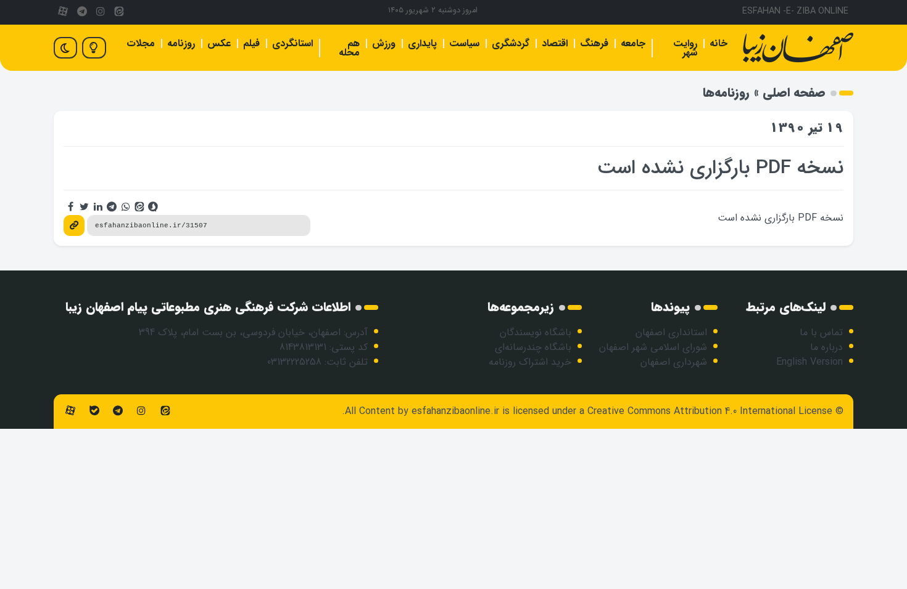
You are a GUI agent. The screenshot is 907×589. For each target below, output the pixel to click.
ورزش (384, 43)
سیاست (464, 43)
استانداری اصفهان (671, 332)
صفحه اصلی (794, 92)
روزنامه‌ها (726, 92)
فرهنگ (594, 43)
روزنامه (181, 43)
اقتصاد (555, 43)
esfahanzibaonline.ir (455, 411)
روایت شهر (685, 48)
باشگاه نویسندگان (535, 332)
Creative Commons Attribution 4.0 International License (709, 411)
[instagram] (100, 12)
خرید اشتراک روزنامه (530, 362)
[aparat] (63, 12)
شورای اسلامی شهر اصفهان (653, 347)
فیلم (251, 43)
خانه (718, 43)
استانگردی (292, 43)
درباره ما (826, 347)
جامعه (633, 43)
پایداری (422, 43)
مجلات (140, 43)
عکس (219, 43)
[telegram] (81, 12)
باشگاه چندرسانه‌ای (533, 347)
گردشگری (510, 43)
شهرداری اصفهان (673, 362)
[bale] (94, 411)
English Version (809, 362)
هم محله (349, 48)
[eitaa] (119, 12)
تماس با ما (821, 332)
